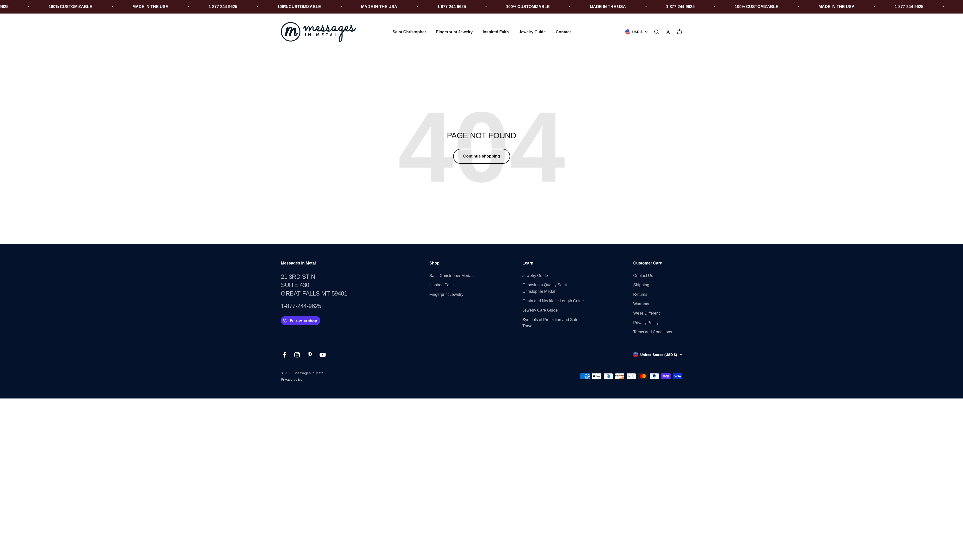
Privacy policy (291, 379)
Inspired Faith (496, 32)
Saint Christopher (409, 32)
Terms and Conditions (652, 332)
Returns (640, 294)
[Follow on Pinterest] (309, 354)
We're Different (646, 313)
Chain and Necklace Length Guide (553, 301)
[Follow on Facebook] (284, 354)
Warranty (641, 304)
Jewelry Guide (532, 32)
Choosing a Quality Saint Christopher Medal (544, 288)
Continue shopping (481, 156)
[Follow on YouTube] (322, 354)
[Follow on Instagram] (297, 354)
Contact (563, 32)
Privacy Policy (646, 323)
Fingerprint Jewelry (454, 32)
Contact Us (643, 276)
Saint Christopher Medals (451, 276)
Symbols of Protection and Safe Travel (550, 323)
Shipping (641, 285)
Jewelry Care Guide (540, 310)
